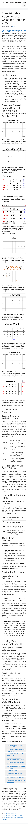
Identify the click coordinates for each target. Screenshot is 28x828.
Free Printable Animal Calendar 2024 (13, 815)
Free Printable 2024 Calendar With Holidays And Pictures (16, 750)
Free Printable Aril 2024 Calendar (15, 771)
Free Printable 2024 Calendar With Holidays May (16, 754)
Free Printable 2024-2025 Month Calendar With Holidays (15, 746)
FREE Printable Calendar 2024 (14, 2)
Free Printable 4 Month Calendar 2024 (15, 763)
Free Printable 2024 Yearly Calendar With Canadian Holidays (15, 758)
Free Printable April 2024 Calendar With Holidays (16, 767)
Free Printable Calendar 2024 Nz (15, 777)
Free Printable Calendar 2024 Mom (14, 774)
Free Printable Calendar (10, 813)
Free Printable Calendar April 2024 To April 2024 (16, 781)
